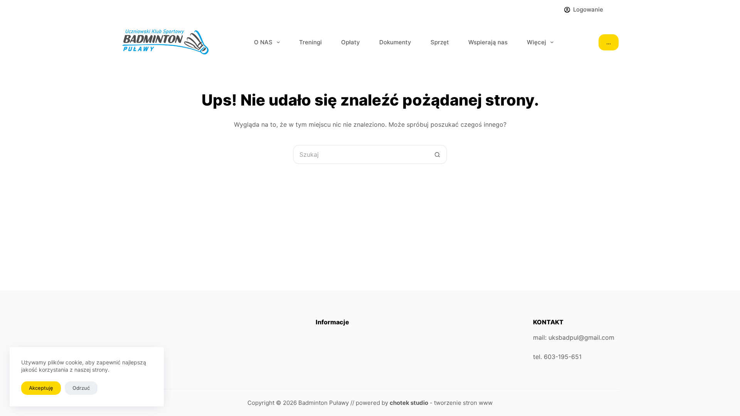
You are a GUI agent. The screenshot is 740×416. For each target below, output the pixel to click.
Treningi (310, 42)
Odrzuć (81, 388)
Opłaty (350, 42)
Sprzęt (440, 42)
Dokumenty (395, 42)
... (608, 42)
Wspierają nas (488, 42)
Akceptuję (41, 388)
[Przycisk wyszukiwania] (437, 154)
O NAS (263, 42)
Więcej (536, 42)
